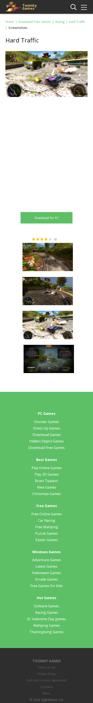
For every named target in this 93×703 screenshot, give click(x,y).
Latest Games (46, 566)
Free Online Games (46, 514)
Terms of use (46, 667)
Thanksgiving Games (46, 632)
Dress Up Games (46, 428)
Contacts (46, 687)
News (46, 693)
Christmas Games (46, 493)
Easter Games (46, 539)
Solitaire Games (46, 606)
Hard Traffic (77, 22)
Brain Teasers (46, 480)
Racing (59, 22)
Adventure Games (46, 560)
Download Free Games (34, 22)
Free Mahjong (46, 527)
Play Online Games (47, 468)
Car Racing (46, 520)
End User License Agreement (47, 680)
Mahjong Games (46, 625)
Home (9, 22)
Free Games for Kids (46, 585)
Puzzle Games (46, 533)
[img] (84, 7)
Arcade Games (46, 579)
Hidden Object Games (46, 441)
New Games (46, 487)
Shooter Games (46, 421)
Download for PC (46, 218)
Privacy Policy (47, 674)
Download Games (46, 434)
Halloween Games (46, 572)
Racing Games (46, 612)
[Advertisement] (46, 151)
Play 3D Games (47, 474)
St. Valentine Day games (46, 619)
